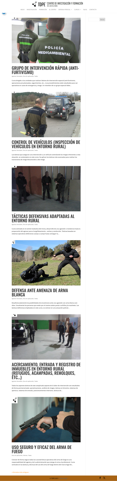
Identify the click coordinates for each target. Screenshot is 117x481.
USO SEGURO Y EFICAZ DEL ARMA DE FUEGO (42, 449)
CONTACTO (92, 10)
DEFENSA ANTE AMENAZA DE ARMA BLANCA (40, 292)
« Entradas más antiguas (20, 472)
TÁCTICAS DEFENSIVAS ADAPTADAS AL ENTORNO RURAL (43, 218)
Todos (36, 76)
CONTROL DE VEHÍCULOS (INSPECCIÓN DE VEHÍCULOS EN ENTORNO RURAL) (46, 144)
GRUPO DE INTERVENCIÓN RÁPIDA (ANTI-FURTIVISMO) (45, 70)
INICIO (22, 10)
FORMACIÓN (43, 10)
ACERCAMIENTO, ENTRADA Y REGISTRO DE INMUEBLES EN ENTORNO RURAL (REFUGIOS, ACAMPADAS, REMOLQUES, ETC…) (46, 370)
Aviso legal (63, 478)
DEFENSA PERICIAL (64, 10)
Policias (25, 455)
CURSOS (76, 10)
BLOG (85, 10)
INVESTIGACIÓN (32, 10)
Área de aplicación (28, 76)
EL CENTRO (52, 10)
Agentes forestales (17, 76)
